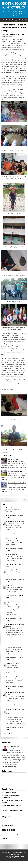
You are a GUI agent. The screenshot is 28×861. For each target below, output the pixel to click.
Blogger (17, 834)
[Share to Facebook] (7, 452)
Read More (22, 467)
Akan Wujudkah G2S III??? (15, 471)
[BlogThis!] (4, 452)
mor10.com (11, 856)
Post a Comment (7, 733)
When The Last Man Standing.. (17, 483)
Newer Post (4, 500)
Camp (3, 36)
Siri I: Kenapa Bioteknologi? (9, 792)
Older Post (23, 500)
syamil (8, 585)
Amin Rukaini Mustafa (13, 521)
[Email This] (3, 452)
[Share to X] (5, 452)
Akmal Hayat (10, 508)
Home (14, 500)
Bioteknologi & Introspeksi (14, 5)
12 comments (9, 36)
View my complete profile (9, 766)
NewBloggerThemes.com (14, 857)
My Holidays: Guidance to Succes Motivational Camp (13, 27)
